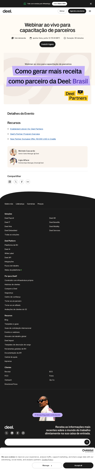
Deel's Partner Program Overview (25, 134)
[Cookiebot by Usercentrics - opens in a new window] (83, 450)
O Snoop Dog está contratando (47, 415)
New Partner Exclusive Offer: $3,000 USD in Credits (33, 139)
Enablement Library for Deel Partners (26, 129)
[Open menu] (90, 11)
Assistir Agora (47, 44)
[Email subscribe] (86, 442)
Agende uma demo (77, 11)
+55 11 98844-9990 (59, 4)
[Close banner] (90, 3)
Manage (46, 465)
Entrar (62, 11)
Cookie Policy (47, 460)
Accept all (78, 465)
